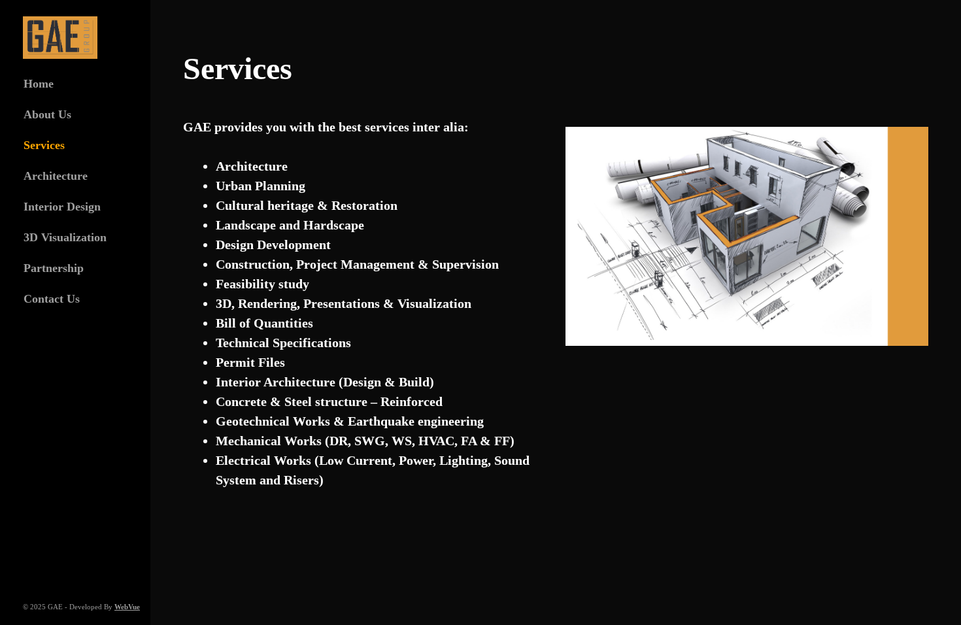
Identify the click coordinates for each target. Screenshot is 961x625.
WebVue (127, 607)
